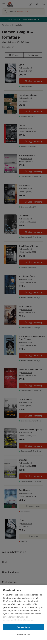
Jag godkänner (24, 626)
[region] (23, 612)
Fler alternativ (23, 634)
